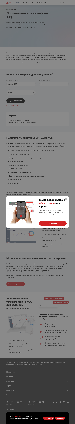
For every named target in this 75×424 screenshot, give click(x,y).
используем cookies (18, 416)
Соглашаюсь (60, 418)
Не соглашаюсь (48, 418)
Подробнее (53, 223)
